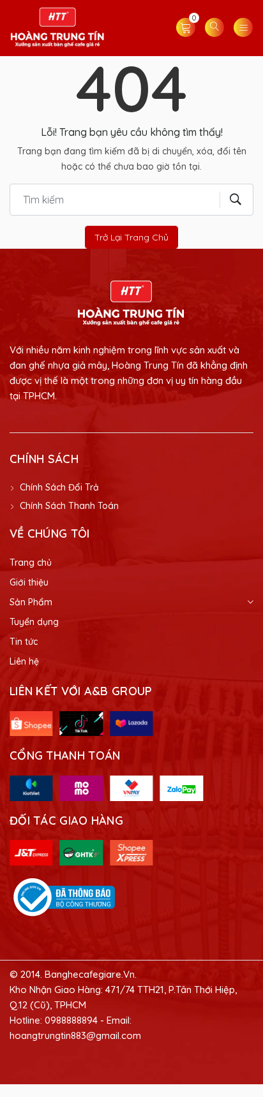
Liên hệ (24, 661)
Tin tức (24, 641)
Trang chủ (31, 562)
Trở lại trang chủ (131, 237)
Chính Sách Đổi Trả (59, 487)
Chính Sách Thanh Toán (69, 506)
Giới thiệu (29, 582)
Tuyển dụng (34, 622)
